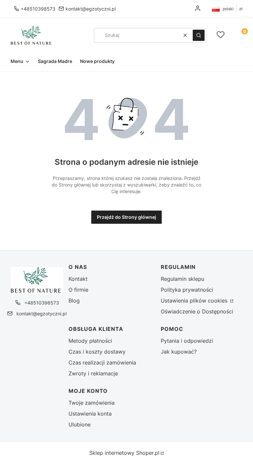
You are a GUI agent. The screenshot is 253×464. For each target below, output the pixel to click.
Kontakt (78, 279)
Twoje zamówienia (92, 402)
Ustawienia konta (90, 413)
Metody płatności (90, 340)
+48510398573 (38, 9)
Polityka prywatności (187, 289)
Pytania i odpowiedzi (187, 340)
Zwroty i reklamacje (93, 373)
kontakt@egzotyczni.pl (91, 9)
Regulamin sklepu (182, 279)
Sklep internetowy (124, 453)
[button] (199, 35)
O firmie (78, 289)
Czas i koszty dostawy (97, 351)
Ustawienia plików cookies (195, 300)
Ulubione (80, 424)
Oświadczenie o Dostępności (197, 311)
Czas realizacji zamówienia (102, 362)
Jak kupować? (179, 351)
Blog (74, 300)
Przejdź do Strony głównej (126, 217)
